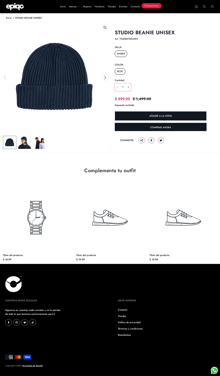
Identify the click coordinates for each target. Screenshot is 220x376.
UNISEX (121, 53)
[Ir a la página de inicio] (15, 6)
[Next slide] (105, 77)
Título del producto (13, 255)
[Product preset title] (36, 217)
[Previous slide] (4, 77)
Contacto (122, 310)
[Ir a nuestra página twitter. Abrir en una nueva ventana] (24, 322)
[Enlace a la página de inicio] (13, 284)
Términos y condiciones (130, 328)
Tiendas (122, 316)
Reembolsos (124, 335)
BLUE (120, 71)
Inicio (9, 18)
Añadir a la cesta (160, 116)
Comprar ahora (160, 127)
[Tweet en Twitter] (161, 140)
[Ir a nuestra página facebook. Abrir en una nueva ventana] (8, 322)
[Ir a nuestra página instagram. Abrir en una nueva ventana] (16, 322)
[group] (9, 142)
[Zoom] (105, 27)
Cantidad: (120, 80)
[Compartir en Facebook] (151, 140)
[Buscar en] (204, 6)
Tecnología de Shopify (32, 365)
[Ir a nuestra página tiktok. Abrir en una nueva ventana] (32, 322)
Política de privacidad (129, 322)
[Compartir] (141, 140)
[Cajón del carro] (212, 6)
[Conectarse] (196, 6)
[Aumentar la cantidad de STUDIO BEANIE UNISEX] (128, 87)
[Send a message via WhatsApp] (214, 370)
